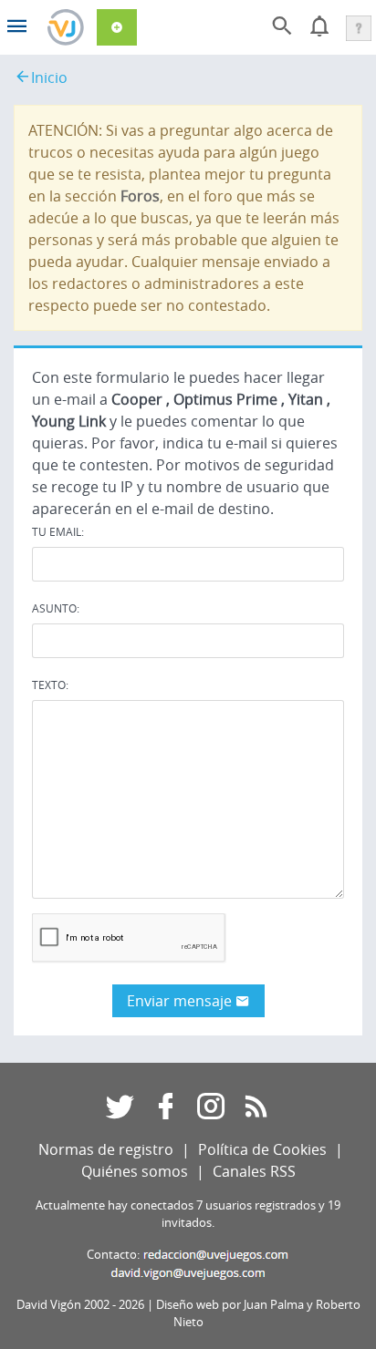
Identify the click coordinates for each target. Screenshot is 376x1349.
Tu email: (58, 531)
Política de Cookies (262, 1149)
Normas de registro (105, 1149)
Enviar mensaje (181, 1001)
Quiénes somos (134, 1171)
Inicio (49, 77)
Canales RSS (254, 1171)
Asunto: (55, 608)
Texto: (50, 684)
